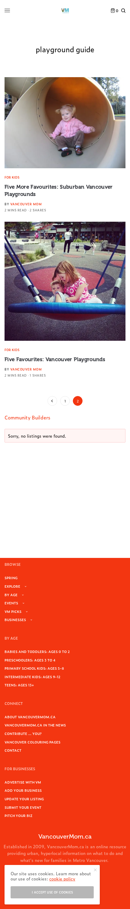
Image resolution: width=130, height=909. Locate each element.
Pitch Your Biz (18, 815)
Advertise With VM (23, 782)
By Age (11, 594)
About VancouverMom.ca (30, 716)
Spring (11, 577)
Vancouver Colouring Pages (32, 742)
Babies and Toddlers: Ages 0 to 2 (37, 651)
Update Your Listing (24, 798)
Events (11, 602)
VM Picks (13, 611)
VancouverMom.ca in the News (35, 725)
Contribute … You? (23, 733)
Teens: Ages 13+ (19, 684)
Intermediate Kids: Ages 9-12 (32, 676)
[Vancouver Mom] (65, 10)
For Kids (12, 177)
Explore (12, 586)
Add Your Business (23, 790)
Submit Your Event (23, 807)
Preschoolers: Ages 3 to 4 (30, 660)
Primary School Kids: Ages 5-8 (34, 668)
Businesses (15, 619)
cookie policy (62, 878)
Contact (13, 750)
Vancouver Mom (26, 204)
